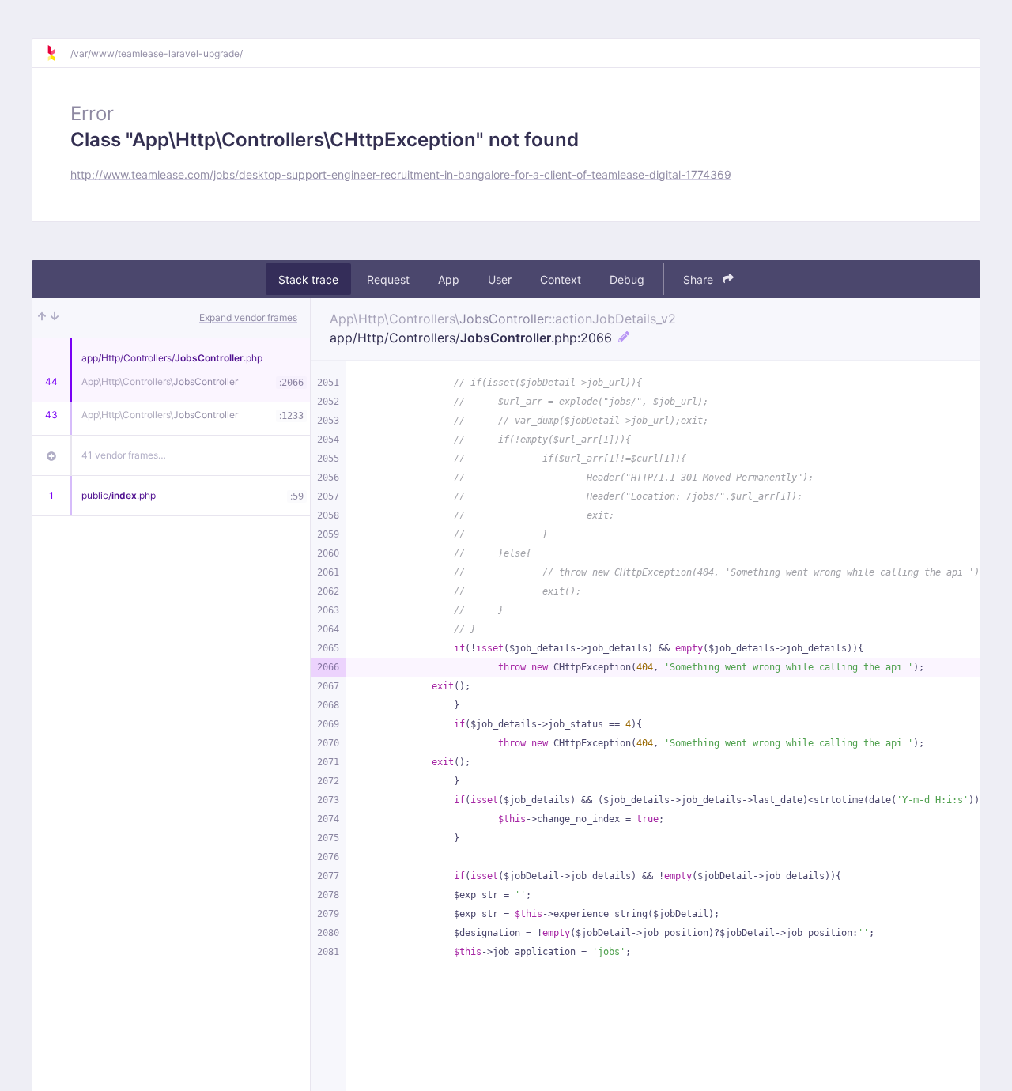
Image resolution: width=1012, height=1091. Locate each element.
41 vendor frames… (123, 455)
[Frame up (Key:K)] (42, 318)
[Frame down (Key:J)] (54, 318)
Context (560, 279)
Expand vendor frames (248, 317)
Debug (627, 279)
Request (388, 279)
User (500, 279)
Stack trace (308, 279)
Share (699, 279)
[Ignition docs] (57, 53)
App (448, 279)
